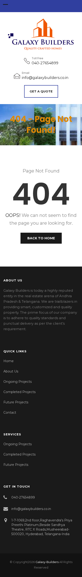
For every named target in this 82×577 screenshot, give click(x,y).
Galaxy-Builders (47, 562)
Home (8, 361)
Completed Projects (19, 392)
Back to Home (41, 238)
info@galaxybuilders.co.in (45, 77)
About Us (10, 371)
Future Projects (15, 402)
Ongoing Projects (17, 382)
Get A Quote (41, 91)
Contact (9, 412)
